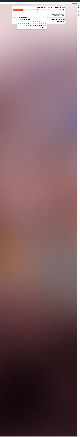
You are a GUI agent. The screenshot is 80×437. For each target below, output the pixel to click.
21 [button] (35, 23)
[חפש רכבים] (79, 9)
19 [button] (39, 23)
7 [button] (28, 19)
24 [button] (43, 25)
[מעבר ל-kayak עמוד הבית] (74, 3)
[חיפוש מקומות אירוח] (79, 7)
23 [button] (45, 25)
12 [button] (39, 21)
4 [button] (41, 19)
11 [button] (41, 21)
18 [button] (41, 23)
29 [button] (33, 25)
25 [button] (41, 25)
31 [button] (43, 27)
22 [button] (33, 23)
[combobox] (55, 9)
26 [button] (39, 25)
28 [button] (35, 25)
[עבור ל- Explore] (79, 11)
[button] (1, 1)
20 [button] (37, 23)
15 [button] (33, 21)
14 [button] (35, 21)
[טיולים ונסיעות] (79, 16)
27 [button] (37, 25)
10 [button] (43, 21)
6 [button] (37, 19)
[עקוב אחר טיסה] (79, 13)
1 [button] (26, 17)
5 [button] (39, 19)
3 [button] (43, 19)
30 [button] (45, 27)
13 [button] (37, 21)
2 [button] (45, 19)
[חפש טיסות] (79, 6)
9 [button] (45, 21)
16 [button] (45, 23)
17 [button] (43, 23)
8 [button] (33, 19)
